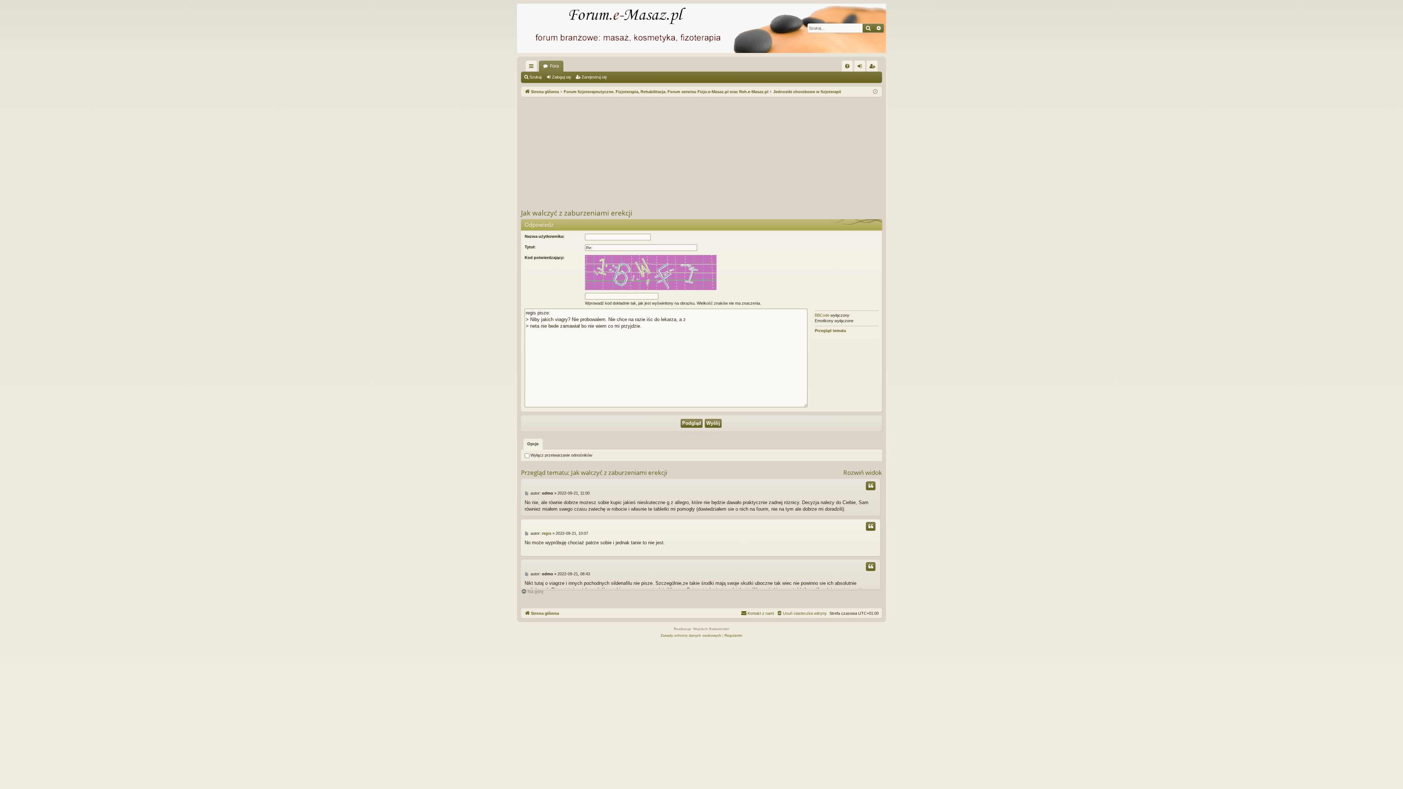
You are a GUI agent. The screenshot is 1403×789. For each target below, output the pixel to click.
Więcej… (533, 68)
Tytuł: (530, 247)
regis (546, 533)
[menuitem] (847, 66)
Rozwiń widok (862, 472)
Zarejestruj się (594, 77)
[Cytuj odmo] (870, 485)
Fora (554, 66)
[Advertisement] (740, 151)
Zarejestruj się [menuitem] (874, 68)
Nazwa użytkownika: (544, 236)
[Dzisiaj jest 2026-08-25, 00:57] (875, 92)
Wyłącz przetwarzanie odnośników (560, 455)
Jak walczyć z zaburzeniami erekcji (576, 213)
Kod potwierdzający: (544, 257)
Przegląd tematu (830, 330)
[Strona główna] (701, 28)
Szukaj (535, 77)
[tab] (533, 444)
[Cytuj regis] (870, 526)
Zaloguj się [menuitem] (861, 68)
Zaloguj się (561, 77)
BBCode (822, 315)
